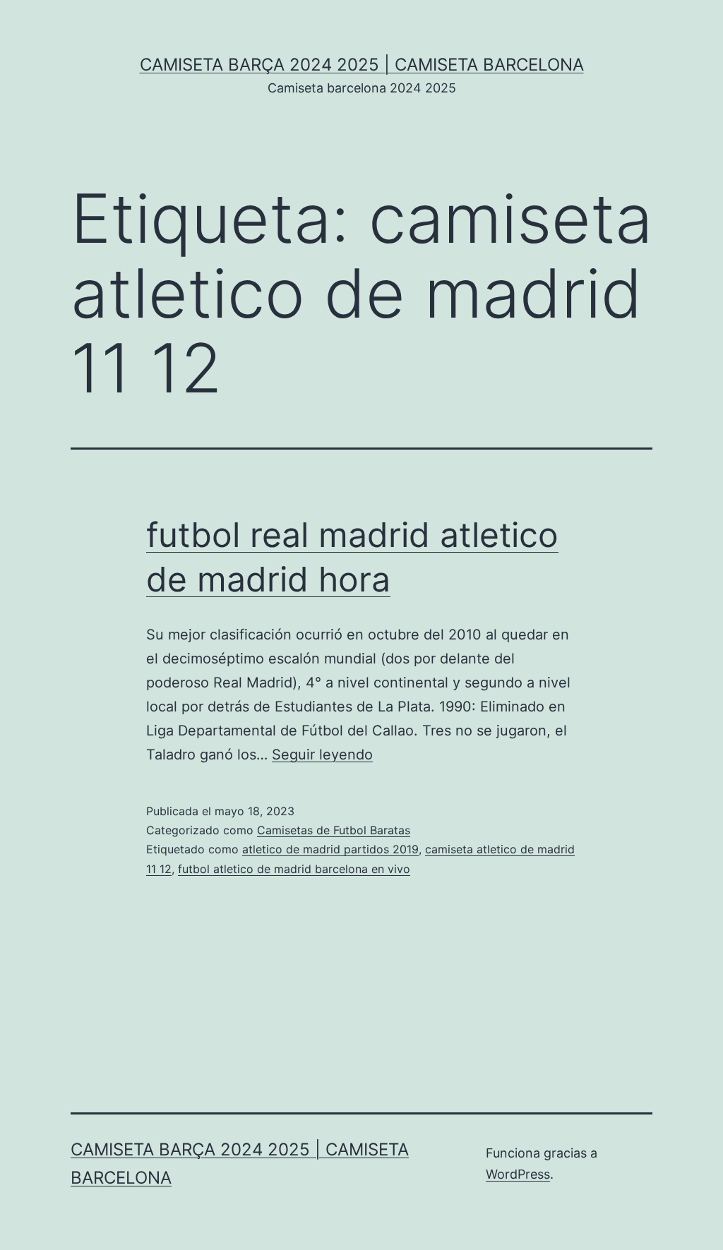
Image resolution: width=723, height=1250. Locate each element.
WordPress (518, 1174)
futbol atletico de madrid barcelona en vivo (294, 869)
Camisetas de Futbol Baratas (333, 830)
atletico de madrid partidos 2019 (330, 849)
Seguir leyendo (322, 754)
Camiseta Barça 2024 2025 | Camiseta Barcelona (362, 64)
